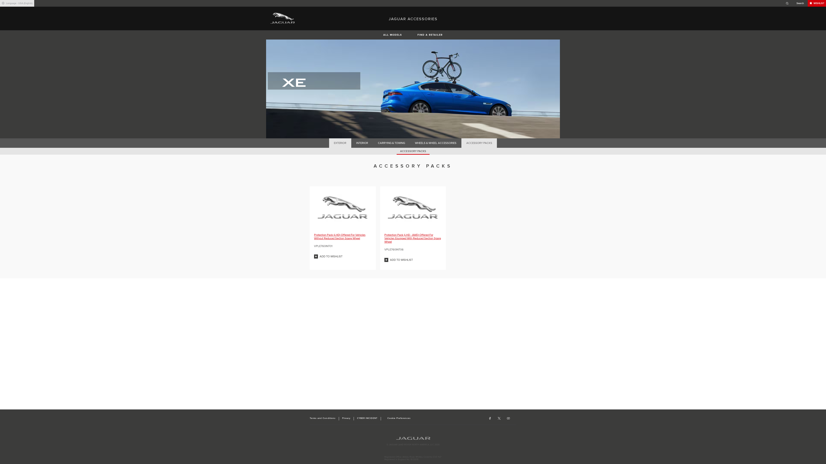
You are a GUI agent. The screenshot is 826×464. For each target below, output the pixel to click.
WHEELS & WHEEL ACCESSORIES (435, 143)
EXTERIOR (340, 143)
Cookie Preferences (399, 418)
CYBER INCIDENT (367, 418)
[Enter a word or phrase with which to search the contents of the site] (796, 3)
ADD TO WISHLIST (331, 256)
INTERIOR (362, 143)
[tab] (340, 143)
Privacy (346, 418)
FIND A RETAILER (430, 35)
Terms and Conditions (323, 418)
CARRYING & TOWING (391, 143)
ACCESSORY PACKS (479, 143)
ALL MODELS (392, 35)
